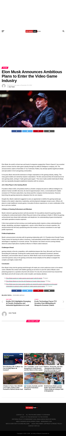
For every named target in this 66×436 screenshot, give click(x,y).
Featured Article (18, 295)
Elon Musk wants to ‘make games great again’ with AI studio (24, 278)
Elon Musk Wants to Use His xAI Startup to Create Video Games (25, 281)
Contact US (20, 414)
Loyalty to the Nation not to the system (34, 417)
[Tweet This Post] (27, 131)
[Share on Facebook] (17, 131)
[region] (33, 14)
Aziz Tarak (12, 86)
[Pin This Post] (38, 131)
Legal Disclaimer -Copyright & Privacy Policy (46, 423)
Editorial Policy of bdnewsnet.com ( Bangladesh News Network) (34, 419)
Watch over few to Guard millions (17, 423)
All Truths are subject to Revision (38, 414)
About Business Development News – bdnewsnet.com (34, 421)
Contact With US (33, 426)
